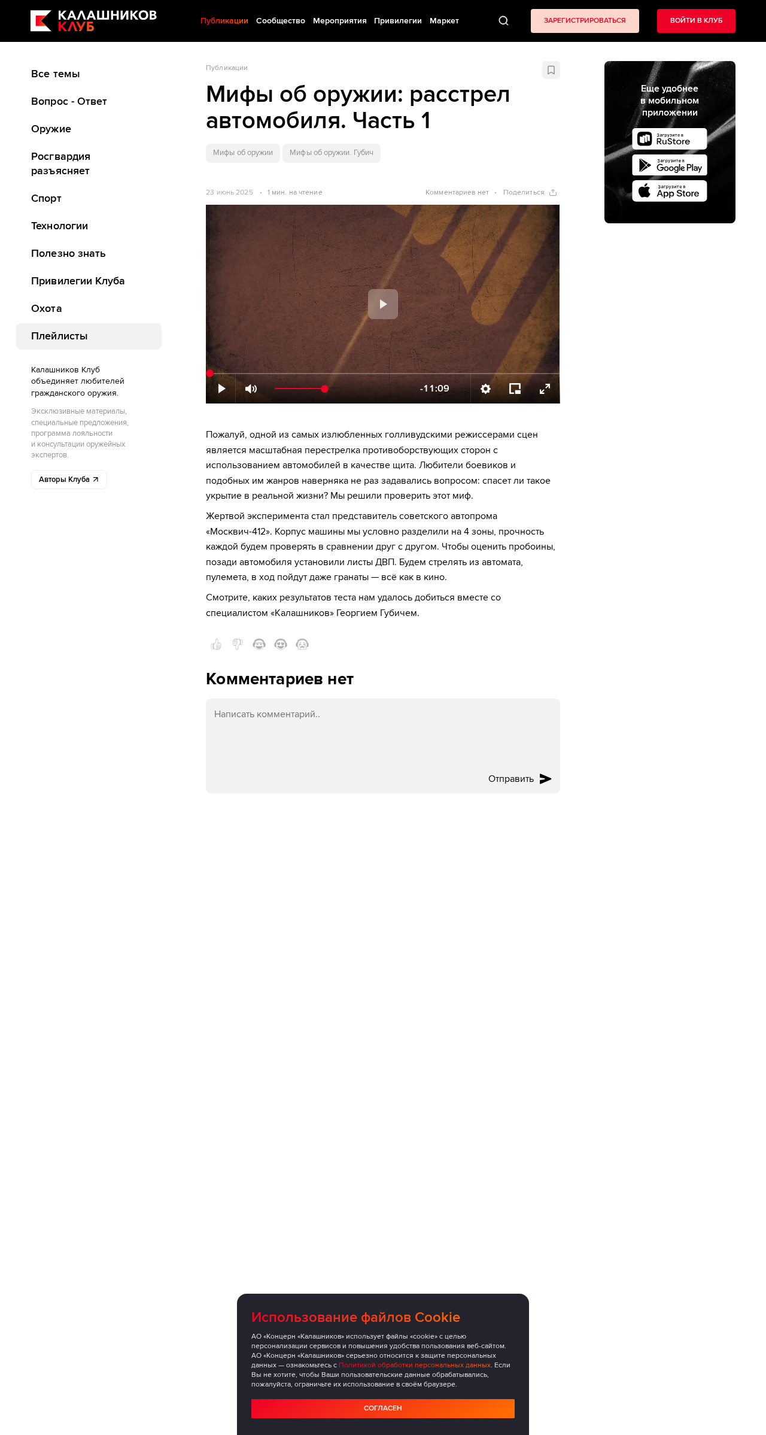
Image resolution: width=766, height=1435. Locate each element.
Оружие (51, 128)
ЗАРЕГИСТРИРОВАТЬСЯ (585, 20)
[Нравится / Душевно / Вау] (280, 644)
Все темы (55, 73)
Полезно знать (68, 253)
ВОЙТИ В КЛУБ (696, 20)
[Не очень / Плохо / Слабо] (237, 644)
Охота (46, 307)
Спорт (46, 198)
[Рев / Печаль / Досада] (302, 644)
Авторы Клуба (64, 479)
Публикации (227, 67)
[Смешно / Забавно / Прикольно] (259, 644)
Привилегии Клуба (78, 280)
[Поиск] (503, 21)
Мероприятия (340, 21)
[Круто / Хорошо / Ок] (216, 644)
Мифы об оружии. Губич (331, 152)
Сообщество (280, 21)
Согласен (383, 1408)
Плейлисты (59, 335)
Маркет (444, 21)
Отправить (511, 779)
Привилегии (398, 21)
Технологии (59, 225)
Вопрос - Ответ (69, 101)
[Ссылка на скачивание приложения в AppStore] (669, 191)
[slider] (383, 373)
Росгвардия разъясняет (60, 163)
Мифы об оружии (243, 152)
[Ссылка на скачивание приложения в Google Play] (669, 165)
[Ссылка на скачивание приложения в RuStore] (669, 139)
